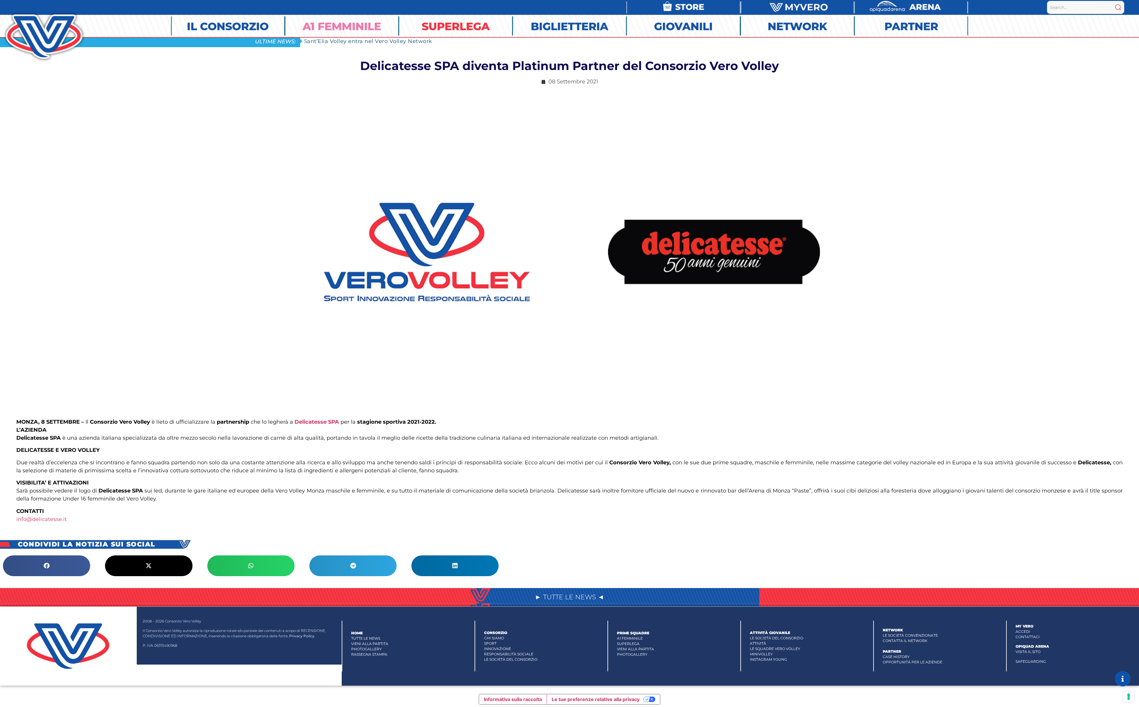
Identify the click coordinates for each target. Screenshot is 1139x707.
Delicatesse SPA (317, 422)
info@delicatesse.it (41, 519)
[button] (46, 565)
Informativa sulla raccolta (513, 699)
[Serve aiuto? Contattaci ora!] (1122, 678)
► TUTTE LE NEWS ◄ (569, 597)
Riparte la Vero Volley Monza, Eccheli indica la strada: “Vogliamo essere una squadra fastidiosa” (437, 41)
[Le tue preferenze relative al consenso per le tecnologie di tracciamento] (1128, 696)
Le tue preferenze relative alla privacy (596, 699)
